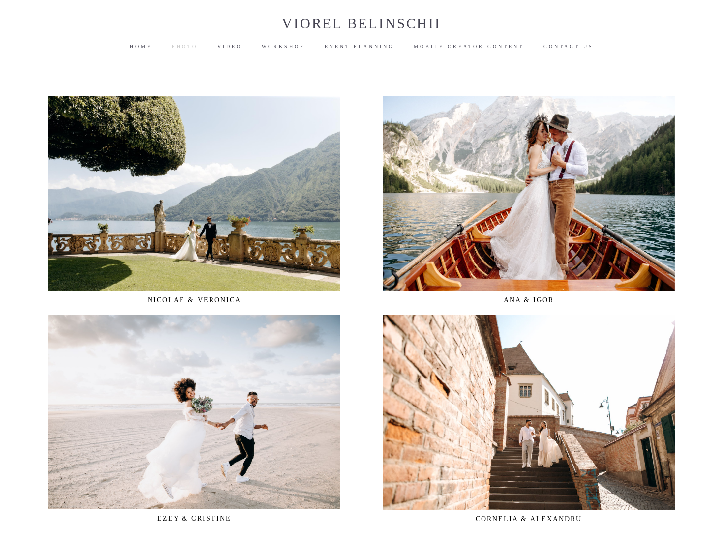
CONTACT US (568, 46)
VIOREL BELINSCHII (361, 23)
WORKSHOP (283, 46)
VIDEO (229, 46)
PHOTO (185, 46)
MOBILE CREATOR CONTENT (469, 46)
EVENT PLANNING (359, 46)
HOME (141, 46)
